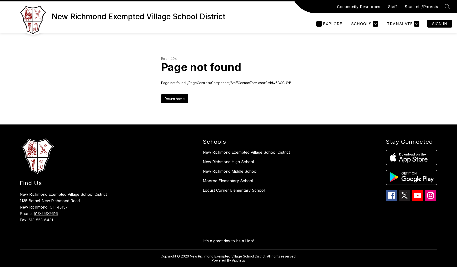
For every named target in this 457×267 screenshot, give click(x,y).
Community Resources (358, 6)
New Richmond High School (228, 161)
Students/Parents (421, 6)
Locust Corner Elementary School (234, 190)
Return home (175, 99)
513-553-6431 (41, 220)
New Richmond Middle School (230, 171)
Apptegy (239, 260)
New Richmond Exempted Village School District (246, 152)
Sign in (439, 23)
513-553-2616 (46, 213)
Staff (392, 6)
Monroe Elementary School (228, 180)
